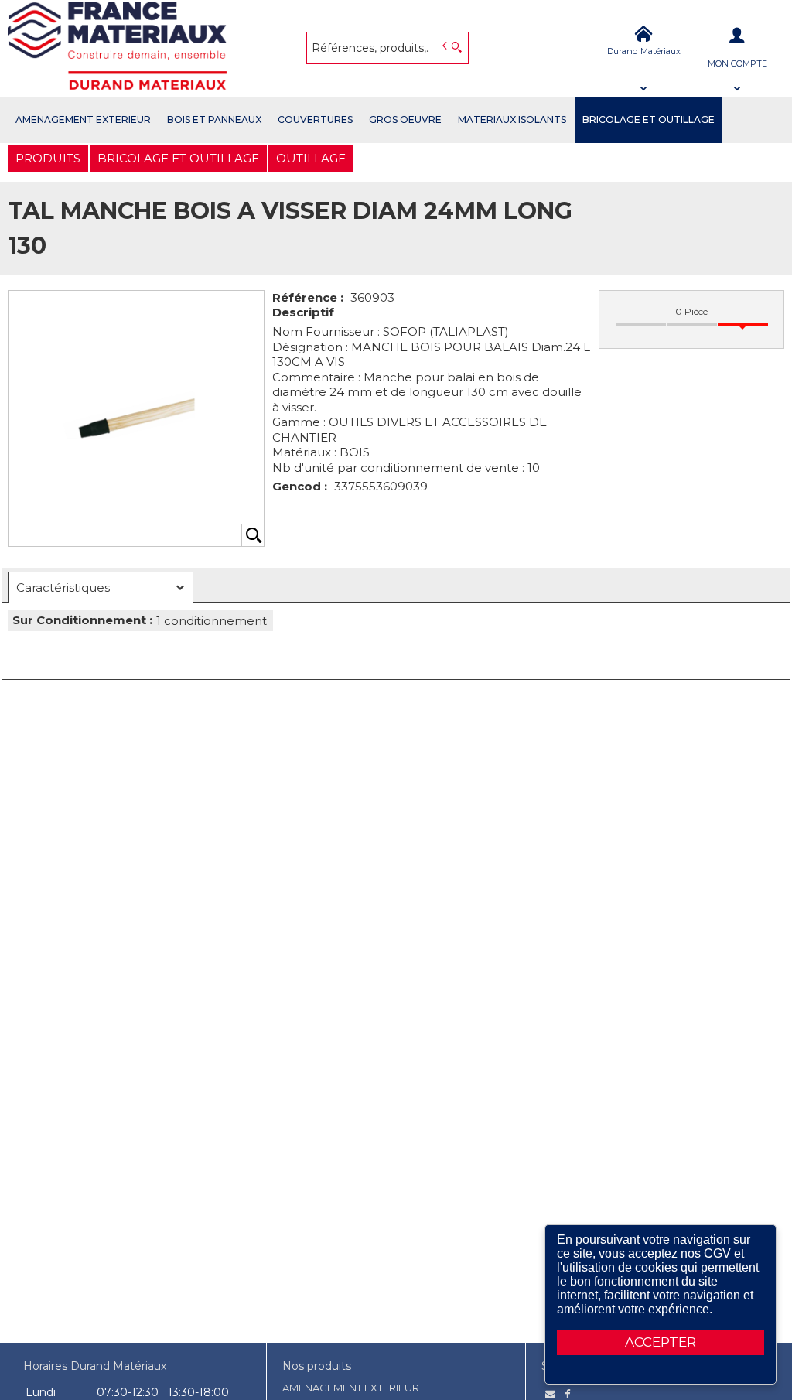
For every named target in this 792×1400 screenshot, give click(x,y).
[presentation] (101, 587)
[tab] (100, 587)
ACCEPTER (660, 1342)
